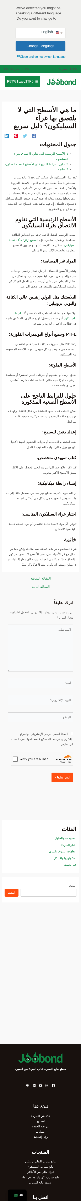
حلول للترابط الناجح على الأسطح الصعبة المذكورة (36, 164)
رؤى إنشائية (40, 1136)
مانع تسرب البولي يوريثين (40, 1161)
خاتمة (63, 169)
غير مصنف (70, 864)
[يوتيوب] (40, 1085)
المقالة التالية (41, 587)
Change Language (40, 46)
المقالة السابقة (40, 578)
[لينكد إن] (7, 136)
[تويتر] (25, 136)
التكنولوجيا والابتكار (65, 858)
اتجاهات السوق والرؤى (62, 851)
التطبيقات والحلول (65, 838)
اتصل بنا (40, 1131)
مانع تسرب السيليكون (40, 1166)
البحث (72, 885)
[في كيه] (27, 1085)
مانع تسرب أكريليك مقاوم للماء (41, 1177)
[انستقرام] (47, 1085)
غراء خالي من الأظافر (40, 1171)
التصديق (40, 1121)
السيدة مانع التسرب (40, 1182)
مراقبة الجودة (40, 1126)
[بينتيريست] (16, 136)
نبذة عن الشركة (40, 1116)
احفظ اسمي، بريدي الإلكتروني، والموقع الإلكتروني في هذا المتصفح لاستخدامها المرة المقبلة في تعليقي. (42, 739)
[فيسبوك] (34, 136)
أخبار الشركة (68, 845)
